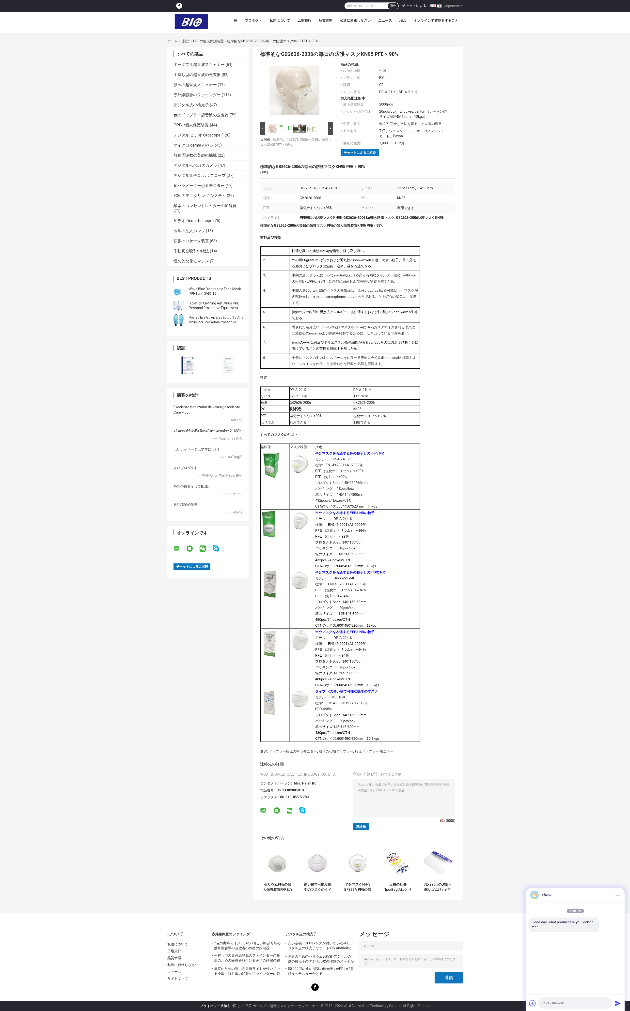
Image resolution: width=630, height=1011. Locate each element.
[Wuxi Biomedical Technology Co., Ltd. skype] (219, 548)
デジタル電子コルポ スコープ (199, 175)
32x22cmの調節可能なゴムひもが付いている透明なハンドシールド (438, 887)
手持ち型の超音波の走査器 (197, 74)
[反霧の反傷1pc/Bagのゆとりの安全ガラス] (397, 862)
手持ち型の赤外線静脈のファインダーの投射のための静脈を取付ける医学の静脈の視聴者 (247, 958)
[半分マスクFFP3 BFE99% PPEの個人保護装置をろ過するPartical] (357, 862)
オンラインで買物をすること (436, 20)
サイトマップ (177, 979)
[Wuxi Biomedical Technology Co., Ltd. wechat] (206, 548)
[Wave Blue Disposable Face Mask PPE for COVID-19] (178, 291)
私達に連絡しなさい (355, 20)
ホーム (172, 41)
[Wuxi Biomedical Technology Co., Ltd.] (191, 21)
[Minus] (618, 895)
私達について (279, 20)
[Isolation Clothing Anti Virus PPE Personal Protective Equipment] (178, 306)
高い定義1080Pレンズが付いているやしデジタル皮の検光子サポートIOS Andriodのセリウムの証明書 (321, 946)
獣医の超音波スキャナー (195, 84)
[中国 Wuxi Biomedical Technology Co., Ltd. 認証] (187, 365)
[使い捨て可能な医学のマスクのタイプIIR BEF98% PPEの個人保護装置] (317, 862)
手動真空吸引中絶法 (191, 251)
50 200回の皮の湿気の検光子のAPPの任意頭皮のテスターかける (321, 971)
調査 (393, 6)
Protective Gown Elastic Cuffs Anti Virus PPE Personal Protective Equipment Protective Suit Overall (216, 322)
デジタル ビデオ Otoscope (196, 135)
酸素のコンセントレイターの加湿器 (204, 205)
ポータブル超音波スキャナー (199, 64)
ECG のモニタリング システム (199, 195)
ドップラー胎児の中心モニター (293, 751)
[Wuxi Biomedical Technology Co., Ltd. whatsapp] (193, 548)
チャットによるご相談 (419, 6)
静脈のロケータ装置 (191, 241)
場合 (402, 20)
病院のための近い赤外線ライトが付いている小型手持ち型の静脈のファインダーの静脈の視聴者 (247, 972)
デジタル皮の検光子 (191, 105)
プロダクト (253, 20)
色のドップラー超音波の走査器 (201, 115)
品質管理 (325, 20)
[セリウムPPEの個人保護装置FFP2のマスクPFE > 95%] (277, 862)
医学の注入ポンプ (189, 230)
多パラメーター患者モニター (199, 185)
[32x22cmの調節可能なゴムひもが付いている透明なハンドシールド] (438, 862)
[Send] (618, 1003)
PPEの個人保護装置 (208, 41)
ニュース (385, 20)
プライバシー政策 (213, 1006)
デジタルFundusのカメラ (195, 165)
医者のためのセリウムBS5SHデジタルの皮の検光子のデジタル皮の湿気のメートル (321, 958)
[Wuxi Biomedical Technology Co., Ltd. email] (179, 548)
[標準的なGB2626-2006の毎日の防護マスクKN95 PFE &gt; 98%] (294, 91)
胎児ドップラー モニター (374, 751)
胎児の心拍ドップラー (336, 751)
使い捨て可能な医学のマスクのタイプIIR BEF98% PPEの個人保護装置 (317, 887)
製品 (185, 41)
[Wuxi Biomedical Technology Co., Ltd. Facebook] (179, 6)
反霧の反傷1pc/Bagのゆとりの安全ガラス (397, 887)
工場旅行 (304, 20)
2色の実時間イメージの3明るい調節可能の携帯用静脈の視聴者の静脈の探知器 (247, 945)
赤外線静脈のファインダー (197, 94)
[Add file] (532, 1003)
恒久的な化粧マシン (191, 261)
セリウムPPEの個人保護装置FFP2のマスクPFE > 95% (277, 887)
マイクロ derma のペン (193, 145)
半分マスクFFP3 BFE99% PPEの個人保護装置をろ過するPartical (358, 887)
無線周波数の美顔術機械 (195, 155)
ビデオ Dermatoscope (192, 220)
